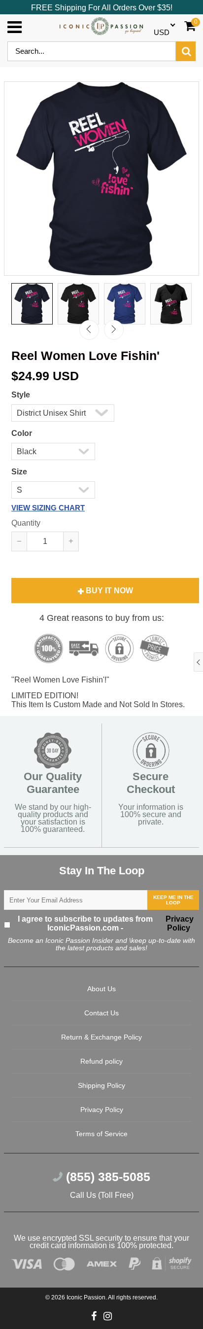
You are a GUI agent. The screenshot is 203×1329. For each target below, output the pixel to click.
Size (19, 471)
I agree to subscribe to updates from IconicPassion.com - (106, 923)
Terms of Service (101, 1134)
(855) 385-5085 (106, 1177)
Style (20, 395)
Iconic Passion (86, 1297)
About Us (101, 989)
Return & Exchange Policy (101, 1037)
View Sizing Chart (48, 507)
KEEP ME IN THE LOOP (173, 900)
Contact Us (101, 1013)
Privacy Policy (179, 923)
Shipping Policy (101, 1085)
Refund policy (101, 1061)
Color (21, 433)
